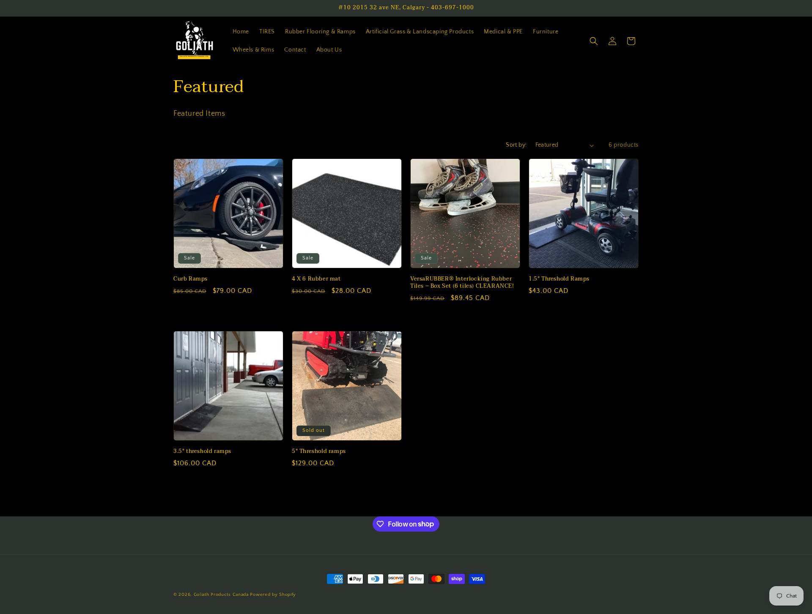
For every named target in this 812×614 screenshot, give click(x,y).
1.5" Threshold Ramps (559, 279)
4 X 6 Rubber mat (316, 279)
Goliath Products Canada (221, 594)
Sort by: (516, 145)
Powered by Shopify (273, 594)
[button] (593, 41)
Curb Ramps (190, 279)
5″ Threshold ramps (319, 451)
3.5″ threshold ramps (202, 451)
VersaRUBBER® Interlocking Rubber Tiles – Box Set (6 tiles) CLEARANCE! (462, 283)
